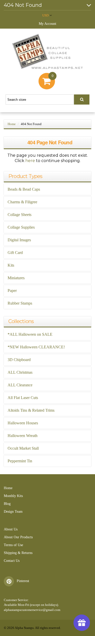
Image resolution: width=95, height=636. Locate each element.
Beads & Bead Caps (24, 189)
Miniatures (16, 278)
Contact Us (12, 561)
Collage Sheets (19, 214)
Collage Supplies (21, 227)
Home (12, 124)
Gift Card (15, 252)
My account (47, 24)
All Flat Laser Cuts (23, 397)
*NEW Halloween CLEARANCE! (36, 347)
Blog (7, 504)
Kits (11, 265)
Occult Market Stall (23, 448)
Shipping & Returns (18, 553)
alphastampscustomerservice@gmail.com (32, 610)
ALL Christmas (20, 372)
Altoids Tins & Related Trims (31, 410)
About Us (10, 529)
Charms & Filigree (22, 202)
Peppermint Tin (20, 461)
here (30, 160)
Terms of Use (13, 545)
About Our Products (18, 537)
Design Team (13, 511)
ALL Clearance (20, 385)
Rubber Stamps (20, 303)
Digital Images (19, 240)
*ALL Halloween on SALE (30, 334)
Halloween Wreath (22, 435)
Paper (12, 290)
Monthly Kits (13, 496)
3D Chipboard (19, 359)
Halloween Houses (23, 423)
